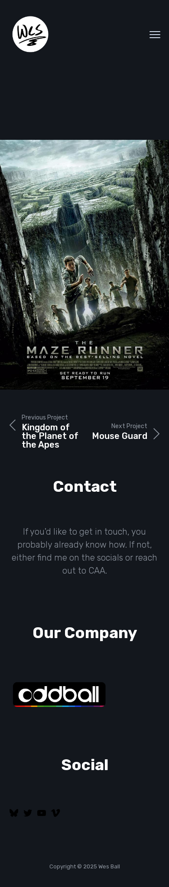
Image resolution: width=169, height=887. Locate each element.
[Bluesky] (14, 816)
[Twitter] (28, 816)
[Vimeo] (55, 816)
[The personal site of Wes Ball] (30, 34)
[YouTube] (41, 816)
